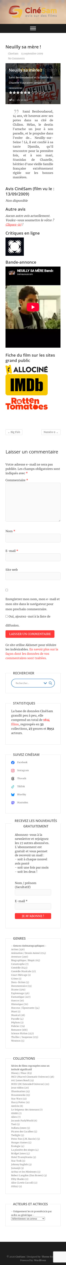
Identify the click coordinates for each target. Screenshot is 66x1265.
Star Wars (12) (19, 1098)
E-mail (12, 551)
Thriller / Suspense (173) (24, 1037)
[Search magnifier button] (50, 683)
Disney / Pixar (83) (21, 1073)
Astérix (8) (17, 1106)
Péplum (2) (17, 1022)
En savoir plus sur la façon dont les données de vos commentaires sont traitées (32, 653)
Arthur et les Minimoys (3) (25, 1171)
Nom (10, 531)
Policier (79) (18, 1026)
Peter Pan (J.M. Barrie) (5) (25, 1138)
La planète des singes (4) (24, 1149)
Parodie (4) (17, 1018)
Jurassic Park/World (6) (24, 1120)
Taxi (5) (15, 1124)
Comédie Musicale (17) (23, 971)
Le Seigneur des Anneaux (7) (27, 1109)
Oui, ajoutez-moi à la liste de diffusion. (28, 621)
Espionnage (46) (20, 993)
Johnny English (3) (21, 1164)
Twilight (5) (17, 1135)
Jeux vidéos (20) (20, 1087)
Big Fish (14, 432)
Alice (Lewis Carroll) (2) (24, 1182)
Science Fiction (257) (22, 1033)
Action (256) (18, 949)
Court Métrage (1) (21, 975)
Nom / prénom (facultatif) (25, 885)
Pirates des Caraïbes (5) (24, 1131)
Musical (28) (18, 1015)
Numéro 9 (51, 432)
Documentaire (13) (21, 986)
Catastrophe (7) (19, 964)
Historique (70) (19, 1004)
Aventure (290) (19, 956)
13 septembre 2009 (32, 53)
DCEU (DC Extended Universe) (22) (30, 1084)
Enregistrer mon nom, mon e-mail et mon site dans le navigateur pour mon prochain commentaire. (33, 604)
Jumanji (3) (17, 1168)
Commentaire (17, 480)
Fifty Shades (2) (19, 1179)
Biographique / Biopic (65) (25, 960)
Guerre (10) (17, 1000)
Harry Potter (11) (20, 1102)
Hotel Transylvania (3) (23, 1157)
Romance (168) (19, 1029)
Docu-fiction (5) (20, 982)
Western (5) (17, 1040)
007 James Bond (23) (22, 1080)
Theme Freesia (50, 1256)
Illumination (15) (20, 1091)
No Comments (16, 58)
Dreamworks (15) (20, 1095)
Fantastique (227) (20, 997)
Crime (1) (16, 978)
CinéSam (20, 1256)
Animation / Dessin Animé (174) (28, 953)
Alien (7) (16, 1117)
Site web (12, 569)
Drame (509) (18, 989)
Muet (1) (15, 1011)
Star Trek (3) (18, 1160)
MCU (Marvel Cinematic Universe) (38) (32, 1076)
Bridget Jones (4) (20, 1153)
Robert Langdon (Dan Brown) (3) (29, 1175)
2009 (11, 100)
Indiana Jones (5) (20, 1128)
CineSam (13, 53)
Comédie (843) (19, 967)
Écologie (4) (17, 1146)
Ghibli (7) (16, 1113)
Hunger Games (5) (21, 1142)
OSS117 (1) (16, 1186)
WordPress (40, 1260)
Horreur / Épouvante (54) (25, 1007)
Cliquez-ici (13, 224)
